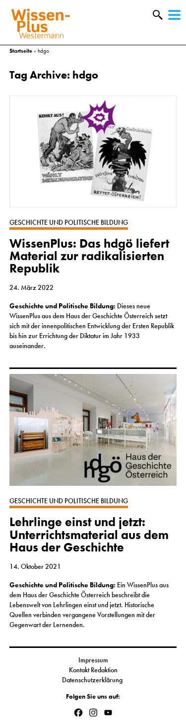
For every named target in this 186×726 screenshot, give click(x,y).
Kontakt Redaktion (93, 669)
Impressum (93, 659)
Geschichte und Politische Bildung (68, 222)
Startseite (20, 50)
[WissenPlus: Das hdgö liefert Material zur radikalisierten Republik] (93, 156)
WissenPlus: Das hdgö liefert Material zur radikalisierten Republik (89, 256)
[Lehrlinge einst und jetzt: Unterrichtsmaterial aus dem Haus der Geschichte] (93, 435)
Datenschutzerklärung (93, 679)
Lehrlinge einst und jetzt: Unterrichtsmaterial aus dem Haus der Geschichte (89, 534)
